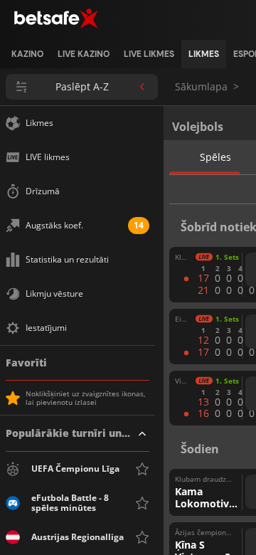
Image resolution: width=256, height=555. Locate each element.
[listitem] (27, 54)
